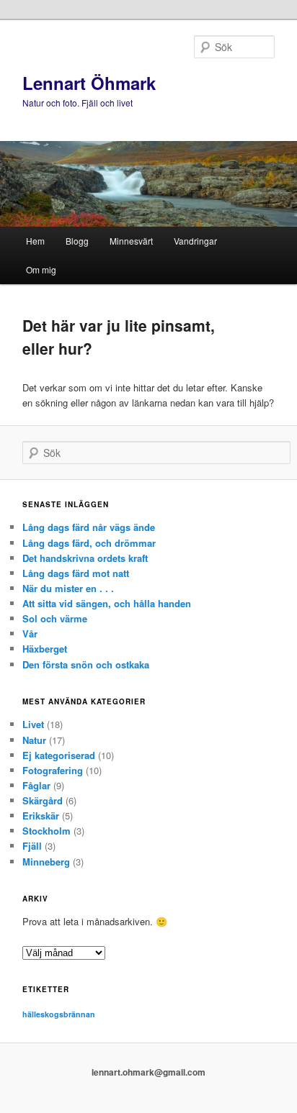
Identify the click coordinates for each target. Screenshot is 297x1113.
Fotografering (52, 770)
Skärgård (42, 800)
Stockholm (46, 830)
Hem (35, 241)
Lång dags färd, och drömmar (89, 543)
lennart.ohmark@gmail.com (148, 1072)
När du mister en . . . (68, 588)
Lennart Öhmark (89, 83)
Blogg (77, 241)
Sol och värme (54, 618)
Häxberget (44, 648)
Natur (34, 740)
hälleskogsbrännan (58, 1014)
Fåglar (36, 785)
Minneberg (46, 861)
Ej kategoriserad (58, 755)
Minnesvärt (131, 241)
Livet (33, 724)
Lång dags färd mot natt (75, 573)
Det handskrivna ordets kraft (85, 558)
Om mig (41, 269)
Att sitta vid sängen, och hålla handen (106, 603)
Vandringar (195, 241)
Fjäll (32, 846)
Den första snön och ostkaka (85, 664)
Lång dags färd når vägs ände (88, 527)
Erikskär (40, 815)
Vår (29, 633)
